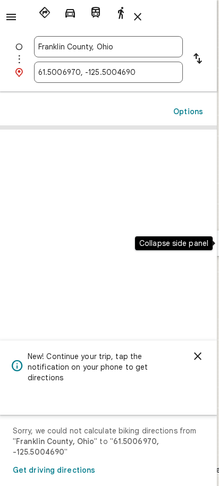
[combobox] (108, 46)
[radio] (44, 12)
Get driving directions (54, 470)
